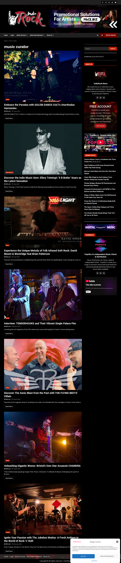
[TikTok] (112, 2)
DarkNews (67, 561)
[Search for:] (96, 48)
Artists (8, 532)
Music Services (21, 35)
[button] (117, 542)
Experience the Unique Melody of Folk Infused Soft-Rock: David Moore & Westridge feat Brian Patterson (43, 222)
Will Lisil (7, 111)
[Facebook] (102, 2)
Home (6, 35)
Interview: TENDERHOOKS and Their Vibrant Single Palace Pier (43, 294)
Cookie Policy (94, 560)
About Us (49, 35)
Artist (7, 99)
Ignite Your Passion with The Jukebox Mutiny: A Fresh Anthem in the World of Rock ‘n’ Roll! (43, 509)
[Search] (97, 35)
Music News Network (36, 35)
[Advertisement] (83, 19)
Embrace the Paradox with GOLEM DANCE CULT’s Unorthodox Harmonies (43, 76)
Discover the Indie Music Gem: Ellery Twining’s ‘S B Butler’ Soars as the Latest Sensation (43, 149)
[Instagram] (109, 2)
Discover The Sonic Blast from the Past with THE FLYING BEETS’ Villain (43, 364)
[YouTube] (115, 2)
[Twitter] (105, 2)
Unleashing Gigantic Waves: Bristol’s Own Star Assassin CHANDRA (43, 437)
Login (12, 35)
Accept (83, 556)
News (7, 245)
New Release (9, 172)
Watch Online (111, 35)
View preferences (107, 556)
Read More (9, 118)
